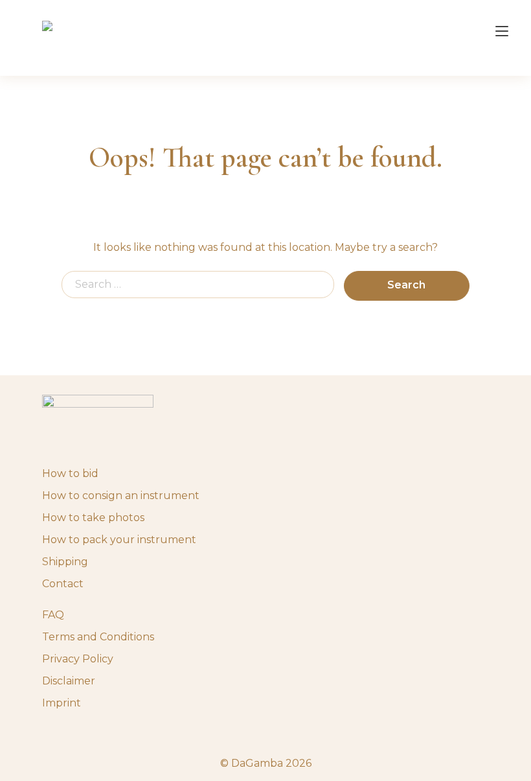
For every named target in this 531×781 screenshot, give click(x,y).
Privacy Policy (77, 659)
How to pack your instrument (119, 539)
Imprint (61, 703)
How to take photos (93, 517)
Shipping (65, 561)
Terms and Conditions (98, 637)
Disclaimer (68, 681)
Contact (63, 583)
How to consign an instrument (120, 495)
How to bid (70, 473)
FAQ (53, 615)
